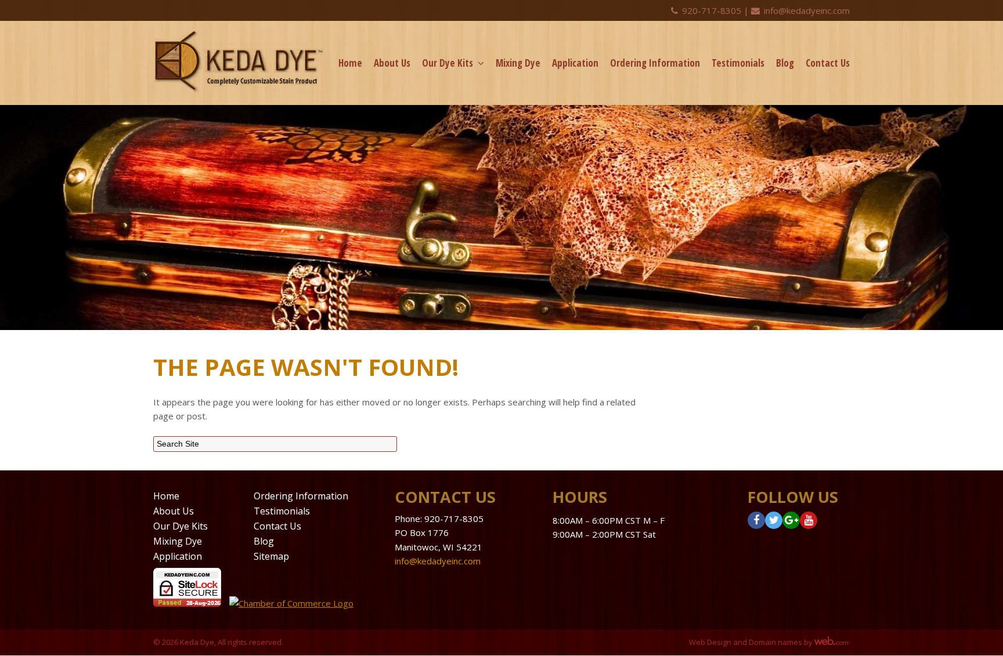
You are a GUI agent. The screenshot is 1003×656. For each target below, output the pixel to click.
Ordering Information (655, 63)
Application (575, 63)
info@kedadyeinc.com (806, 10)
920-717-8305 (711, 10)
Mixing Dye (518, 63)
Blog (785, 63)
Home (350, 63)
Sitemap (271, 556)
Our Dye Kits (447, 63)
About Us (392, 63)
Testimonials (738, 63)
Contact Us (828, 63)
